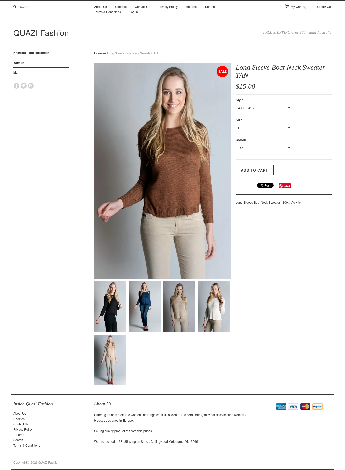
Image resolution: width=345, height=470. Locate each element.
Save (287, 186)
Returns (191, 6)
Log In (133, 12)
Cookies (121, 6)
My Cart (298, 6)
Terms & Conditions (107, 12)
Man (16, 72)
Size (239, 119)
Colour (241, 139)
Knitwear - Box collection (31, 52)
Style (239, 99)
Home (98, 53)
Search (210, 6)
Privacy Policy (168, 6)
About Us (100, 6)
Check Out (324, 6)
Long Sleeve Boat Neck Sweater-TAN (132, 53)
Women (18, 62)
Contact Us (142, 6)
